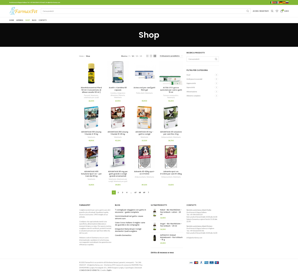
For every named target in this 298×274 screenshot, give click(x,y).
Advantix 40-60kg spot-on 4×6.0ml (144, 172)
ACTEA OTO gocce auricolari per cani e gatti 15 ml (171, 89)
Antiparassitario (166, 137)
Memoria (121, 95)
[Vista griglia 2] (147, 56)
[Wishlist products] (277, 11)
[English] (275, 2)
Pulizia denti (140, 93)
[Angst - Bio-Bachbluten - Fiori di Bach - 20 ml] (154, 226)
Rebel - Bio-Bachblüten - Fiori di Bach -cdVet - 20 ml (171, 212)
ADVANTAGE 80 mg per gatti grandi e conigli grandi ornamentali (118, 173)
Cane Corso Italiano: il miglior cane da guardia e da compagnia (130, 224)
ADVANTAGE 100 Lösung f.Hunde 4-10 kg (91, 133)
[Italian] (272, 2)
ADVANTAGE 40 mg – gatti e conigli (144, 133)
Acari (188, 75)
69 (144, 192)
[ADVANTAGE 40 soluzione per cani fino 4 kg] (171, 117)
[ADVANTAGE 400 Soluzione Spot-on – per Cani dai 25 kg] (91, 157)
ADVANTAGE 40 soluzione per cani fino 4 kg (171, 133)
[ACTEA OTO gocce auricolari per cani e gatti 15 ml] (171, 73)
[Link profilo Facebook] (275, 20)
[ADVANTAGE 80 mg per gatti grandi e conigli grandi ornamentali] (118, 157)
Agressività (191, 87)
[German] (281, 2)
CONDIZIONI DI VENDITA (89, 270)
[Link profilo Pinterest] (281, 20)
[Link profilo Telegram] (287, 20)
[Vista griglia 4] (155, 56)
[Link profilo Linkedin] (284, 20)
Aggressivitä (191, 83)
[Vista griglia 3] (151, 56)
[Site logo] (24, 11)
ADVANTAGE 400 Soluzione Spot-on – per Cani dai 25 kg (91, 173)
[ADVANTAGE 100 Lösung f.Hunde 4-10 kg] (91, 117)
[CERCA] (247, 11)
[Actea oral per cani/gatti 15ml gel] (144, 73)
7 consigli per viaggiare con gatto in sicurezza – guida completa (130, 211)
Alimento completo (193, 96)
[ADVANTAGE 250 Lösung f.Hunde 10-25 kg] (118, 117)
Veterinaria (94, 95)
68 (140, 192)
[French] (278, 2)
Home (81, 56)
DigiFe (109, 270)
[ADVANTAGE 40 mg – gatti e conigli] (144, 117)
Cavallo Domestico (123, 235)
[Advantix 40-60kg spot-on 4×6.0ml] (144, 157)
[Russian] (287, 2)
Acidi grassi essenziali (194, 79)
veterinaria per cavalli (91, 97)
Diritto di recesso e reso (162, 252)
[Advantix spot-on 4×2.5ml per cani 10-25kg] (171, 157)
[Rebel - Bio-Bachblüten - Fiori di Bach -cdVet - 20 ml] (154, 214)
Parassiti (87, 95)
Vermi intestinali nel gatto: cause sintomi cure (129, 217)
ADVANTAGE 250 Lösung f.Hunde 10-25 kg (118, 133)
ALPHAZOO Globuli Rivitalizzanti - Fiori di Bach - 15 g (171, 237)
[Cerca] (272, 11)
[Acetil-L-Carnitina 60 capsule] (118, 73)
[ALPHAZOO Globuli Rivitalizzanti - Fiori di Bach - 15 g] (154, 239)
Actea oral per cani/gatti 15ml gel (144, 88)
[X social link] (278, 20)
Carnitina (113, 93)
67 (135, 192)
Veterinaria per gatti (120, 181)
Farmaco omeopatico (170, 95)
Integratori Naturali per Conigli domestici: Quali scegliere (128, 230)
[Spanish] (284, 2)
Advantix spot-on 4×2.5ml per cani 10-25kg (171, 172)
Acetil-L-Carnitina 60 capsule (118, 88)
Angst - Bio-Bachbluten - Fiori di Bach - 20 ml (171, 225)
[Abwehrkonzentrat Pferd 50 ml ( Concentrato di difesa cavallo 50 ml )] (91, 73)
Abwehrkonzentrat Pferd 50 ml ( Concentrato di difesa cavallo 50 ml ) (91, 89)
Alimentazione (192, 92)
